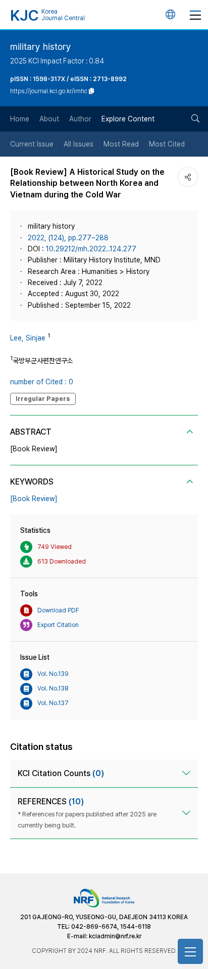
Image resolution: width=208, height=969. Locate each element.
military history (40, 46)
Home (19, 119)
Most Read (121, 144)
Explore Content (127, 119)
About (49, 119)
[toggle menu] (195, 14)
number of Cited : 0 (41, 382)
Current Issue (32, 144)
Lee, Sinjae (27, 338)
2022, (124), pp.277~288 (68, 238)
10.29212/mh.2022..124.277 (91, 249)
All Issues (78, 144)
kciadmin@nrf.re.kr (115, 936)
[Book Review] (34, 499)
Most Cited (167, 144)
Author (80, 119)
